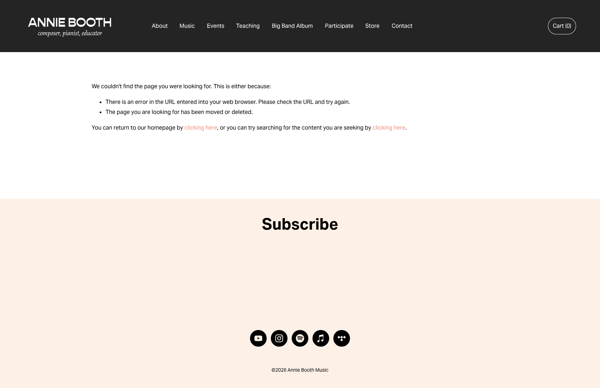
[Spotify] (300, 338)
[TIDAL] (341, 338)
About (160, 26)
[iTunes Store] (320, 338)
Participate (339, 26)
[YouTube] (258, 338)
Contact (402, 26)
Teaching (248, 26)
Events (215, 26)
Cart (562, 26)
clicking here (200, 127)
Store (372, 26)
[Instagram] (279, 338)
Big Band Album (292, 26)
